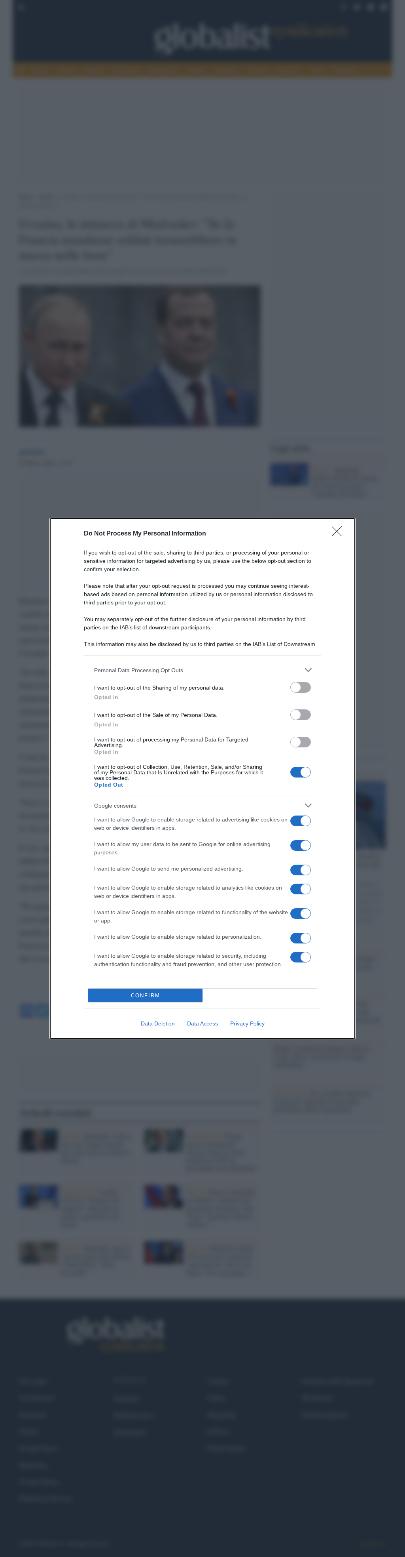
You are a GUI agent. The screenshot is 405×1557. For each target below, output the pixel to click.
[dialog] (202, 778)
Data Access (202, 1023)
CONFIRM (145, 996)
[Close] (339, 533)
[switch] (300, 687)
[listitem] (202, 670)
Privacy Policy (247, 1023)
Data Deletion (158, 1023)
